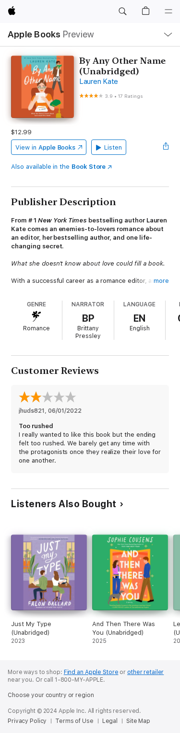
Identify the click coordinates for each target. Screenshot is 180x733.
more (161, 280)
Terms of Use (74, 721)
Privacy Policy (27, 721)
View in (45, 147)
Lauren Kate (98, 81)
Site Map (138, 721)
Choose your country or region (51, 695)
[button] (122, 11)
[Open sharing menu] (166, 147)
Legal (110, 721)
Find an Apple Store (91, 672)
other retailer (145, 672)
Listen (113, 147)
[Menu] (168, 11)
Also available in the (58, 166)
